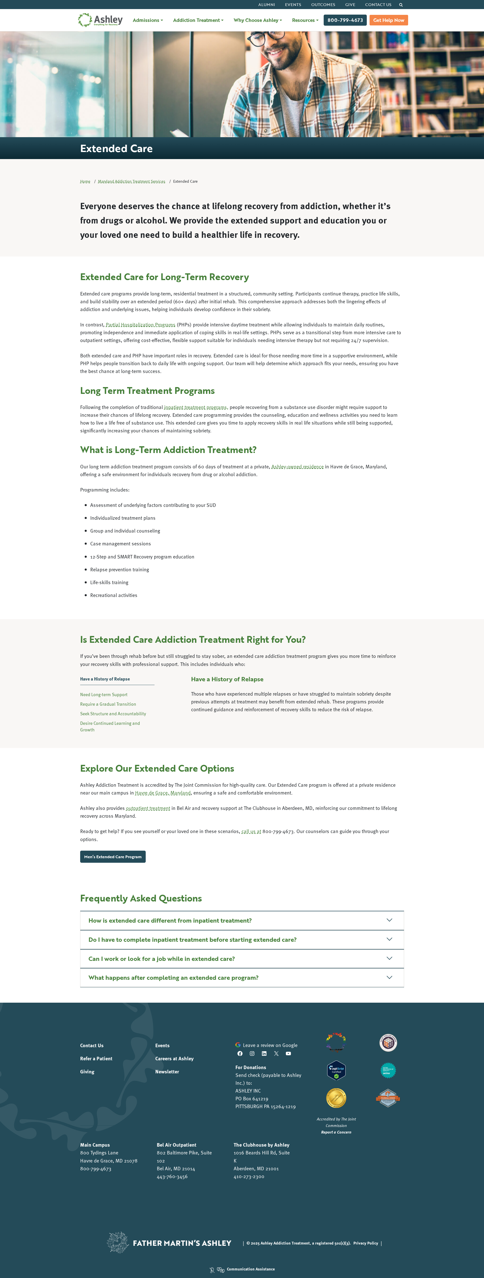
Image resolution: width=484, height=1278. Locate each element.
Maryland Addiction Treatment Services (131, 181)
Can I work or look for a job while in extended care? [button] (161, 958)
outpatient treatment (148, 808)
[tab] (117, 681)
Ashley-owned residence (297, 466)
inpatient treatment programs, (196, 407)
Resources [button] (303, 20)
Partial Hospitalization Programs (140, 324)
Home (85, 181)
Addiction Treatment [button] (196, 20)
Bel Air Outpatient (176, 1144)
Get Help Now (388, 20)
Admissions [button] (146, 20)
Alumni (266, 5)
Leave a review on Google (270, 1045)
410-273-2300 (249, 1176)
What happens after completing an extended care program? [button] (173, 977)
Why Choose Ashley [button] (256, 20)
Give (350, 5)
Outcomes (323, 5)
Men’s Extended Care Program (113, 857)
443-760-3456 (172, 1176)
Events (293, 5)
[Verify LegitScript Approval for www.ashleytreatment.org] (336, 1069)
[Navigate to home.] (99, 20)
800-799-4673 (345, 20)
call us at (251, 831)
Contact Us (378, 5)
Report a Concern (336, 1132)
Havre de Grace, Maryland (163, 792)
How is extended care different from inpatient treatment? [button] (170, 920)
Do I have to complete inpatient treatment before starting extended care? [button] (192, 939)
